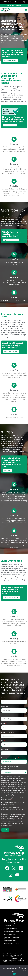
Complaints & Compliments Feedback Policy (11, 938)
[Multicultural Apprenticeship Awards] (20, 890)
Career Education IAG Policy (11, 943)
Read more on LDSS (9, 125)
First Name (4, 698)
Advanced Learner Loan (10, 351)
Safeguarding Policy (9, 925)
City (2, 741)
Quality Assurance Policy (10, 928)
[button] (25, 10)
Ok (14, 973)
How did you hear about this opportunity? (10, 767)
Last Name (4, 706)
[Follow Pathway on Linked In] (21, 868)
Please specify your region (9, 758)
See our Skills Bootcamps (11, 597)
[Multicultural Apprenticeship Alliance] (7, 889)
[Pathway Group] (14, 850)
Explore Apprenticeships (11, 240)
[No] (25, 970)
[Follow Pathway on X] (14, 868)
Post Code (4, 749)
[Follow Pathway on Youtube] (17, 875)
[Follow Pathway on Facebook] (7, 868)
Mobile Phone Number (8, 732)
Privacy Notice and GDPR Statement (13, 931)
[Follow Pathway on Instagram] (10, 875)
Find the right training (10, 60)
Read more (7, 470)
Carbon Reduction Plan (10, 940)
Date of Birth (5, 715)
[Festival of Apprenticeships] (21, 898)
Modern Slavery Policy (10, 934)
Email (3, 723)
